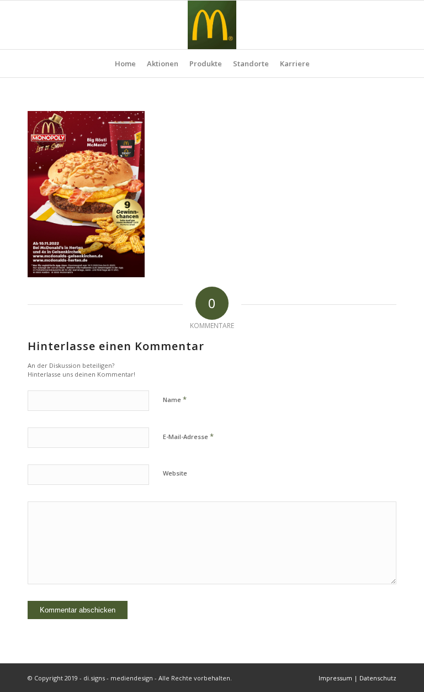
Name (175, 399)
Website (175, 473)
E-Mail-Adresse (188, 436)
